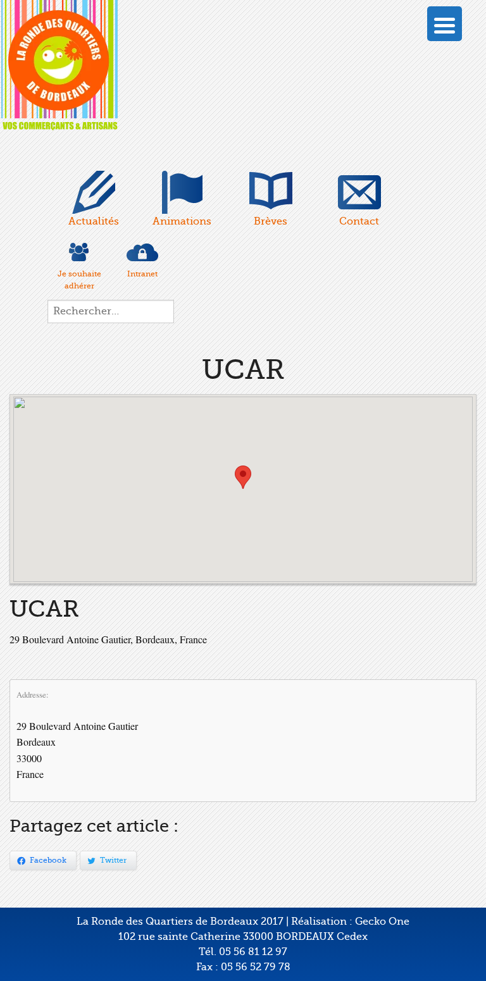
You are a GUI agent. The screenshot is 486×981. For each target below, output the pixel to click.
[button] (243, 477)
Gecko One (382, 921)
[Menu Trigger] (444, 23)
